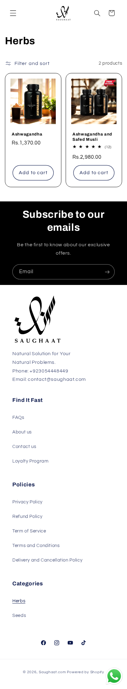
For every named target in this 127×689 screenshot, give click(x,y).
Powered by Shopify (85, 672)
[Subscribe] (107, 271)
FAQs (18, 417)
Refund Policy (27, 516)
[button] (13, 13)
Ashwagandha (27, 134)
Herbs (18, 601)
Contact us (24, 446)
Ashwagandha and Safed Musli (92, 137)
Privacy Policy (27, 502)
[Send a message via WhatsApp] (114, 676)
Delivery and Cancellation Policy (47, 560)
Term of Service (29, 531)
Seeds (19, 615)
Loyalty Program (30, 461)
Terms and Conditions (36, 545)
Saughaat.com (52, 672)
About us (22, 432)
